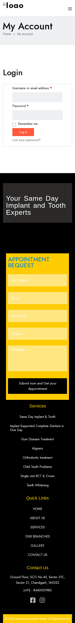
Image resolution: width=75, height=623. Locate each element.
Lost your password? (26, 140)
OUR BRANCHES (37, 536)
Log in (23, 132)
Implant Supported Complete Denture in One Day (37, 428)
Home (7, 34)
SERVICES (37, 527)
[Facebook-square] (33, 600)
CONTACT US (37, 555)
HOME (37, 509)
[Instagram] (42, 600)
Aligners (37, 448)
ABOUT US (37, 518)
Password (20, 106)
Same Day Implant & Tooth (37, 416)
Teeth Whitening (38, 485)
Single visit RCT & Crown (38, 476)
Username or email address (32, 88)
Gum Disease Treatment (37, 439)
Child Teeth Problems (37, 466)
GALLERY (37, 545)
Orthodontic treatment (37, 457)
